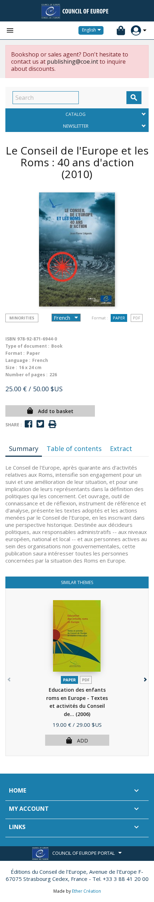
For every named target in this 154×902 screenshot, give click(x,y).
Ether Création (86, 891)
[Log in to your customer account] (136, 30)
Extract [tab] (121, 448)
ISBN (10, 339)
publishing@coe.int (72, 61)
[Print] (52, 424)
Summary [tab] (23, 448)
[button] (144, 678)
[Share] (28, 424)
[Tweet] (40, 424)
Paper (119, 317)
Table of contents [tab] (74, 448)
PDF (136, 317)
